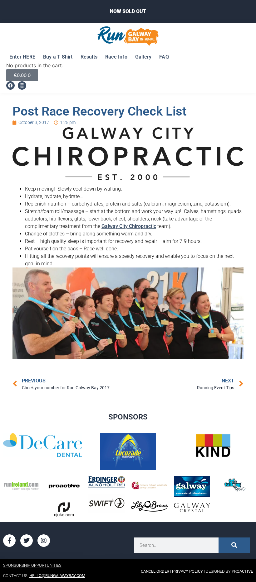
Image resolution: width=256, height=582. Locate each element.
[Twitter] (26, 540)
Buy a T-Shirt (58, 57)
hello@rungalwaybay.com (57, 575)
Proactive (242, 571)
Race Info (116, 57)
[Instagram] (22, 85)
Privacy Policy (187, 571)
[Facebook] (10, 85)
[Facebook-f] (9, 540)
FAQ (164, 57)
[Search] (234, 545)
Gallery (143, 57)
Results (89, 57)
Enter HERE (22, 57)
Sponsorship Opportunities (32, 565)
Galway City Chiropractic (128, 226)
